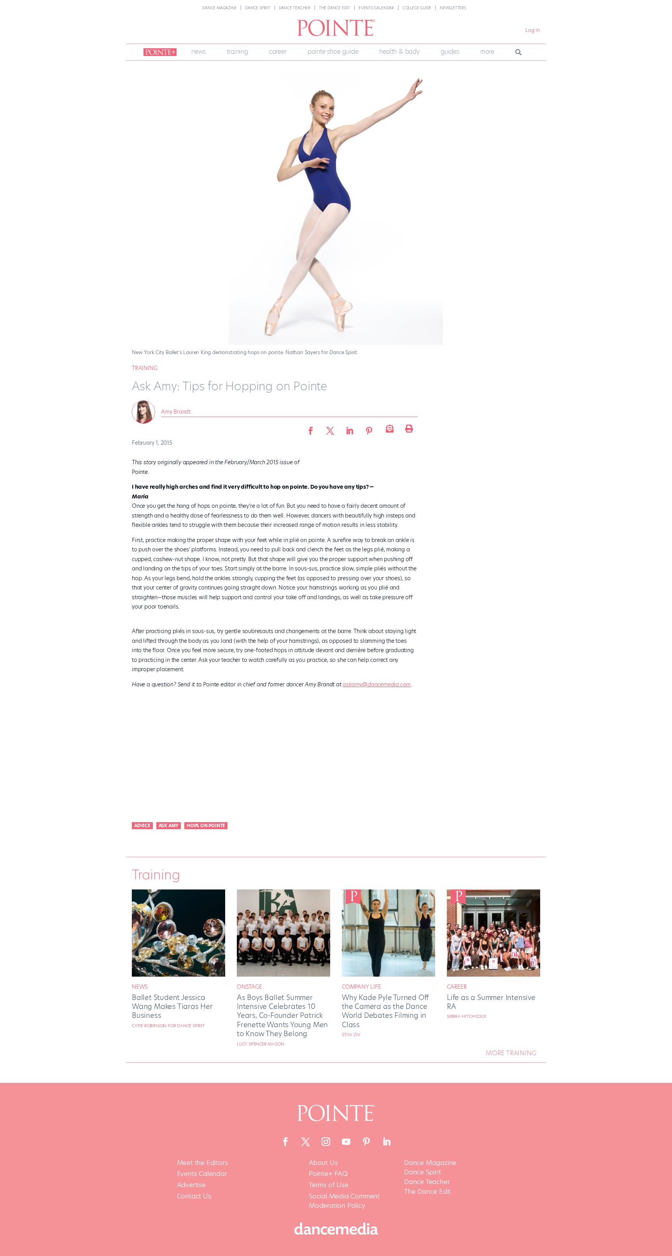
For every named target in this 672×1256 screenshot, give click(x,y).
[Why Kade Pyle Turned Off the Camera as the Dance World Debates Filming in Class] (388, 975)
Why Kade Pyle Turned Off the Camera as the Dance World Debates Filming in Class (385, 1011)
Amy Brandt (176, 412)
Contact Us (194, 1196)
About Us (323, 1162)
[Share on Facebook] (310, 428)
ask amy (169, 826)
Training (237, 51)
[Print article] (408, 428)
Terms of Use (328, 1185)
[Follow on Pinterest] (366, 1141)
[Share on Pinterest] (369, 428)
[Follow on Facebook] (285, 1141)
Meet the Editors (202, 1162)
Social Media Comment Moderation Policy (344, 1201)
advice (142, 826)
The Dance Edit (334, 8)
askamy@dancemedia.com (377, 684)
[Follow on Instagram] (325, 1141)
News (198, 51)
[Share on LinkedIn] (349, 428)
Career (278, 51)
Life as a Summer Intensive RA (491, 1002)
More (487, 51)
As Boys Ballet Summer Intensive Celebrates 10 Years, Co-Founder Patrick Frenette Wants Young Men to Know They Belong (282, 1016)
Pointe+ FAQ (328, 1173)
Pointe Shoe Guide (333, 51)
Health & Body (399, 51)
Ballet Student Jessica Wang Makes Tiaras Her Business (172, 1007)
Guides (450, 51)
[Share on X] (330, 428)
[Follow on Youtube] (346, 1141)
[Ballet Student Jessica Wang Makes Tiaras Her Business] (178, 975)
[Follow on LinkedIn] (386, 1141)
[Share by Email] (388, 428)
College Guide (416, 8)
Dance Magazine (219, 8)
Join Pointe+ (159, 52)
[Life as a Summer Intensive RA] (493, 975)
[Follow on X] (305, 1141)
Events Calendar (376, 8)
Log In (532, 30)
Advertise (191, 1185)
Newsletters (453, 8)
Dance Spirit (257, 8)
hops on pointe (206, 826)
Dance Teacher (294, 8)
